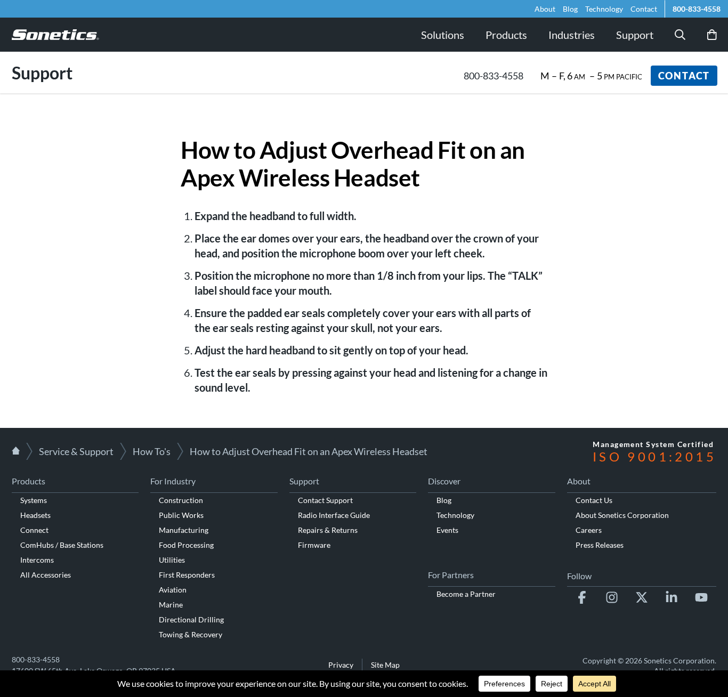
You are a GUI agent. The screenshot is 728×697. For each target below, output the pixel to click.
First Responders (187, 574)
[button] (680, 35)
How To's (152, 451)
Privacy (340, 664)
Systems (33, 500)
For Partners (451, 575)
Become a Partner (466, 593)
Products (28, 481)
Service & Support (76, 451)
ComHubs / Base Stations (61, 544)
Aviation (173, 589)
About (545, 8)
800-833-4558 (697, 8)
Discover (444, 481)
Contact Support (325, 500)
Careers (589, 529)
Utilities (172, 559)
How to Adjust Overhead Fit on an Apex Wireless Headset (308, 451)
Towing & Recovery (190, 634)
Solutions (442, 34)
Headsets (35, 515)
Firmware (314, 544)
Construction (181, 500)
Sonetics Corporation (679, 660)
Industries (571, 34)
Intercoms (37, 559)
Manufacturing (183, 529)
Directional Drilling (191, 619)
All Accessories (45, 574)
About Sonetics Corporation (622, 515)
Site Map (385, 664)
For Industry (173, 481)
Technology (604, 8)
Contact (643, 8)
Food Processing (186, 544)
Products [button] (506, 34)
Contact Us (594, 500)
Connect (34, 529)
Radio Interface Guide (334, 515)
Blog (570, 8)
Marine (171, 604)
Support (634, 34)
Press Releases (600, 544)
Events (447, 529)
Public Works (181, 515)
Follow (579, 576)
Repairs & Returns (328, 529)
